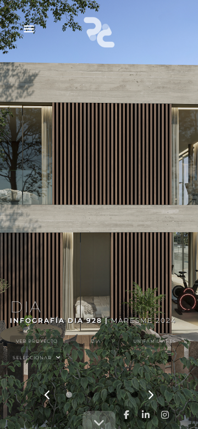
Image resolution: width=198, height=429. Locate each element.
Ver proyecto (37, 341)
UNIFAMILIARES (154, 341)
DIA (96, 341)
